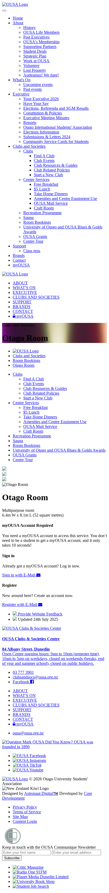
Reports (29, 122)
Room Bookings (37, 222)
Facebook (21, 682)
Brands (19, 255)
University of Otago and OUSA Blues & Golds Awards (59, 450)
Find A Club (44, 156)
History (29, 27)
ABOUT (20, 283)
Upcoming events (38, 84)
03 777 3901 (23, 672)
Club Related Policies (52, 170)
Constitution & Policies (42, 113)
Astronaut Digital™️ (41, 793)
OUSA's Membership (41, 42)
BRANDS (21, 306)
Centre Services (36, 179)
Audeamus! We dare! (41, 75)
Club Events (44, 160)
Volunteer (31, 65)
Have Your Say (36, 103)
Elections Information (41, 132)
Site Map (20, 816)
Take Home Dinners (51, 194)
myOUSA (21, 265)
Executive (21, 94)
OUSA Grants (35, 236)
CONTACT (23, 311)
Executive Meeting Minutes (46, 118)
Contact (19, 260)
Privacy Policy (25, 807)
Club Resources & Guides (56, 165)
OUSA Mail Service (51, 203)
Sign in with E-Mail (19, 575)
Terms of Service (27, 812)
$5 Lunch (42, 189)
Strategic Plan (34, 56)
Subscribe (12, 858)
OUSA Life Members (41, 32)
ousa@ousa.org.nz (28, 733)
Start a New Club (48, 175)
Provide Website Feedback (39, 614)
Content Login (25, 821)
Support (19, 246)
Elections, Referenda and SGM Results (56, 108)
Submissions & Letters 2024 (46, 137)
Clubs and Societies (29, 146)
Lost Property (34, 70)
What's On (21, 80)
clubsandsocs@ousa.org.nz (35, 677)
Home (18, 18)
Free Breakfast (46, 184)
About (18, 23)
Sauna (28, 217)
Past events (32, 89)
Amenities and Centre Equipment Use (65, 198)
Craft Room (44, 208)
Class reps (31, 251)
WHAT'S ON (24, 287)
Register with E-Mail (20, 604)
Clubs (28, 151)
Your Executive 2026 (41, 99)
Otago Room (23, 365)
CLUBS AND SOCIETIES (36, 297)
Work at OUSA (36, 61)
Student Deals (35, 51)
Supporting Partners (39, 46)
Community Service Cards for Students (56, 141)
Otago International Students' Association (57, 127)
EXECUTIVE (25, 292)
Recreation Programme (42, 213)
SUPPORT (22, 302)
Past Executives (36, 37)
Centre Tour (33, 241)
